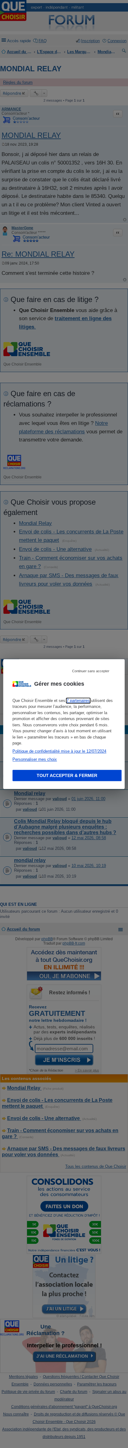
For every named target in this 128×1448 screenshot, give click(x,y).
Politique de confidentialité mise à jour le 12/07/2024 (59, 751)
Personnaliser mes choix (34, 759)
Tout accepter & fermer (67, 775)
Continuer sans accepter (90, 671)
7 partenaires (78, 700)
